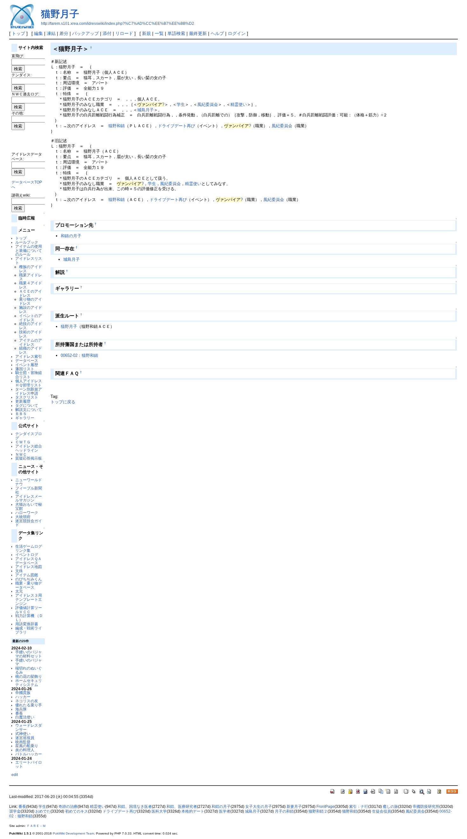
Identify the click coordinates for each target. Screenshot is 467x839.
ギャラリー (24, 418)
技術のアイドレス (30, 334)
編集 (38, 33)
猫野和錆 (116, 125)
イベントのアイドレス (30, 318)
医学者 (224, 811)
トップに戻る (63, 401)
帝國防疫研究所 (426, 806)
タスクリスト (26, 397)
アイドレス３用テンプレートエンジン (28, 599)
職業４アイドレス (30, 285)
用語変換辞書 (26, 624)
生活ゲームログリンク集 (28, 548)
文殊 (19, 571)
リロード (124, 33)
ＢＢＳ (21, 414)
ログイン (237, 33)
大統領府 (22, 517)
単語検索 (176, 33)
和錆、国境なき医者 (135, 806)
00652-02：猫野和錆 (79, 355)
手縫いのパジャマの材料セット (28, 654)
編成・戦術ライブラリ (28, 630)
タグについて (26, 405)
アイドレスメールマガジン (28, 498)
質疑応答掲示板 (28, 458)
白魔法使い (24, 717)
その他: (17, 113)
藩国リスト (24, 369)
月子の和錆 (284, 811)
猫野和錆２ (318, 811)
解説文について (28, 409)
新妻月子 (294, 806)
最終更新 (198, 33)
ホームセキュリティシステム (28, 682)
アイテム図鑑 (26, 575)
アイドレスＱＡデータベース (28, 561)
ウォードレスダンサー (28, 727)
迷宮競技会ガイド (28, 523)
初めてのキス (76, 811)
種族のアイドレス (30, 269)
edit (14, 775)
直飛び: (17, 56)
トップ (18, 33)
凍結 (51, 33)
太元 (19, 591)
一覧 (159, 33)
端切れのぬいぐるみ (28, 670)
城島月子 (145, 109)
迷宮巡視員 (24, 738)
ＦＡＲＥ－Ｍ (36, 826)
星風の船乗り (26, 746)
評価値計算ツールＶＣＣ (28, 610)
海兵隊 (21, 709)
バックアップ (85, 33)
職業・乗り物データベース (28, 585)
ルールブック (26, 242)
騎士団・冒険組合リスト (28, 375)
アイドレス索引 (28, 356)
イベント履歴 (26, 365)
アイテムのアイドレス (30, 342)
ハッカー (22, 697)
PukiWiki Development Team (73, 833)
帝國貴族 (22, 692)
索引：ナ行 (358, 806)
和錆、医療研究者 (181, 806)
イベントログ (26, 554)
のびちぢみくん (28, 579)
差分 (63, 33)
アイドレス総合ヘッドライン (28, 448)
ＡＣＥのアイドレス (30, 293)
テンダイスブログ (28, 436)
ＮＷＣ (21, 454)
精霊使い (238, 104)
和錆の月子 (71, 235)
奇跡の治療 (68, 806)
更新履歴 (22, 401)
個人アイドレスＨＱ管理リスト (28, 383)
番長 (19, 713)
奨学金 (15, 811)
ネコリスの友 (26, 701)
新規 (146, 33)
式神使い (22, 734)
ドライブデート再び (176, 125)
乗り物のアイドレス (30, 301)
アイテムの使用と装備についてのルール (28, 250)
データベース (26, 360)
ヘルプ (217, 33)
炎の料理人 (24, 750)
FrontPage (325, 806)
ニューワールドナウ (28, 482)
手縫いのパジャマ (28, 662)
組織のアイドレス (30, 350)
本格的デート (192, 811)
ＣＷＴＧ (22, 442)
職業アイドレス (30, 277)
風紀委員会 (207, 104)
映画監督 (22, 742)
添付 (107, 33)
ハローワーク (26, 512)
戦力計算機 (24, 616)
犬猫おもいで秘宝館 (28, 506)
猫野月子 (60, 14)
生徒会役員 (381, 811)
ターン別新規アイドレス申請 (28, 391)
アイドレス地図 (28, 567)
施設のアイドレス (30, 309)
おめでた (43, 811)
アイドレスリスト (28, 260)
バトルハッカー (28, 754)
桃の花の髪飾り (28, 676)
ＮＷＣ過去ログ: (25, 94)
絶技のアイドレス (30, 326)
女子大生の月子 (258, 806)
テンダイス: (21, 75)
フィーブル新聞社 (28, 490)
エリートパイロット (28, 764)
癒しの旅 (390, 806)
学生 (181, 104)
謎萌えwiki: (20, 195)
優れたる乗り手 (28, 705)
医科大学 (159, 811)
